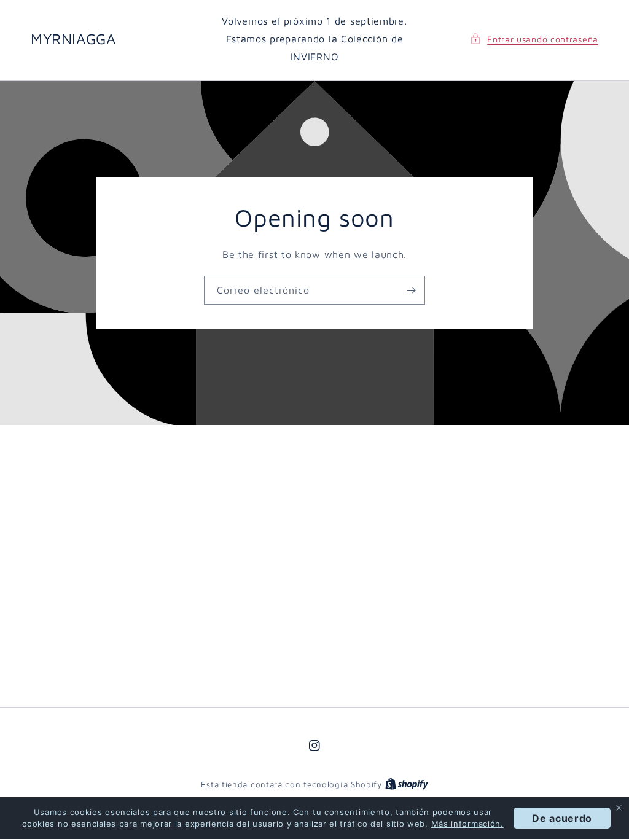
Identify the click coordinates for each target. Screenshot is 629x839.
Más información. (467, 824)
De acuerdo (562, 818)
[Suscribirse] (410, 290)
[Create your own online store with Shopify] (406, 784)
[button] (534, 39)
